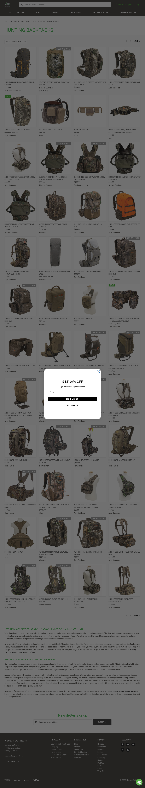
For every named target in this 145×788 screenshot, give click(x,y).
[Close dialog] (98, 371)
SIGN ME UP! (72, 399)
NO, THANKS (72, 406)
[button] (139, 782)
